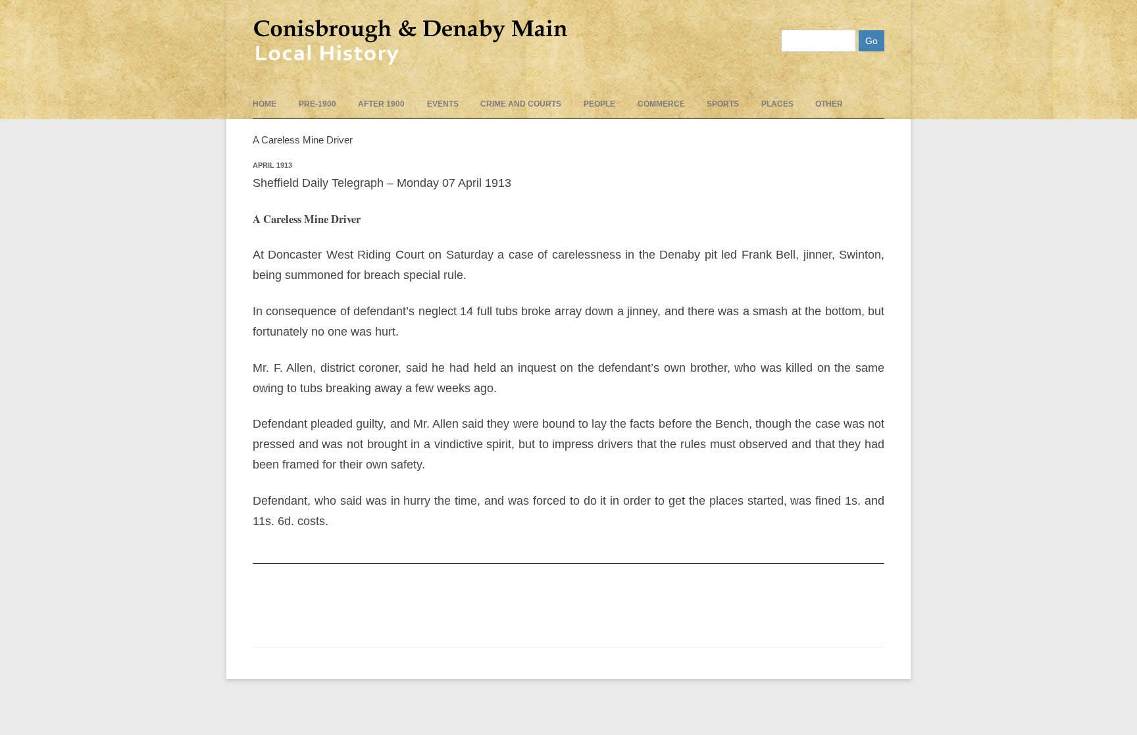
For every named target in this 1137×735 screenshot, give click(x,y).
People (599, 104)
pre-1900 (317, 104)
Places (777, 104)
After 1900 (381, 104)
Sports (723, 104)
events (443, 104)
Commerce (661, 104)
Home (264, 104)
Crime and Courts (520, 104)
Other (829, 104)
